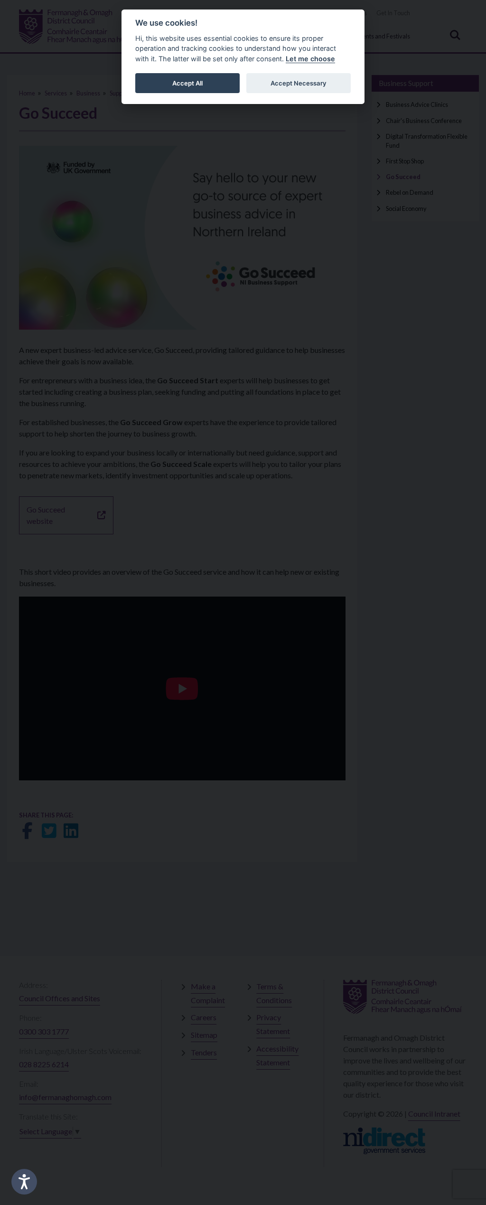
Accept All (187, 83)
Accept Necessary (299, 83)
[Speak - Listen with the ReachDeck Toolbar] (24, 1182)
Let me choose (310, 59)
